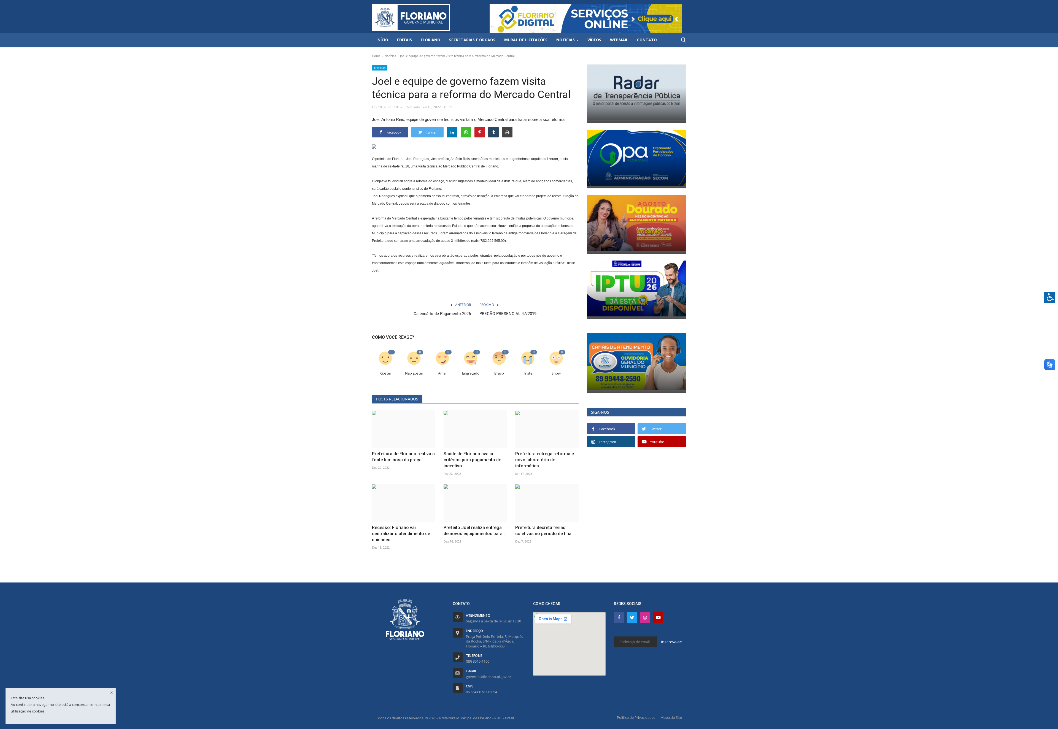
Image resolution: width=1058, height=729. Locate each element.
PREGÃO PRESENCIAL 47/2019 (507, 313)
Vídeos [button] (594, 39)
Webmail (619, 39)
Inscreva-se (671, 641)
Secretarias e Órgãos (472, 39)
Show (556, 373)
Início (382, 39)
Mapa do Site (671, 717)
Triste (527, 373)
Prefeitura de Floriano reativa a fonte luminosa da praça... (403, 456)
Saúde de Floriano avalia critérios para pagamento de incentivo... (472, 459)
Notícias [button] (566, 39)
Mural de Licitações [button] (525, 39)
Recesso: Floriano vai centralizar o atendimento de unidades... (401, 533)
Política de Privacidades (636, 717)
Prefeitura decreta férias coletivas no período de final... (545, 530)
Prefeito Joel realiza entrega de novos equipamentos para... (475, 530)
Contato (647, 39)
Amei (442, 373)
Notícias (390, 56)
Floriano (430, 39)
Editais (404, 39)
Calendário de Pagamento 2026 (442, 313)
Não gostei (414, 373)
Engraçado (470, 373)
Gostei (385, 373)
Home (376, 56)
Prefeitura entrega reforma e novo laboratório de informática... (544, 459)
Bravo (499, 373)
